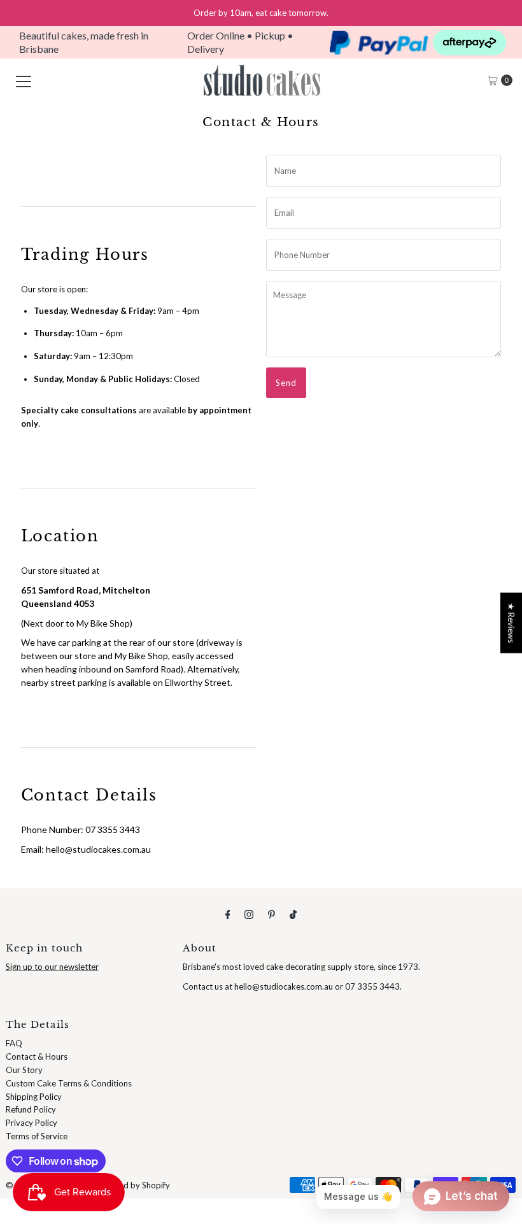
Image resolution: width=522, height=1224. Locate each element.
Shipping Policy (34, 1097)
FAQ (14, 1043)
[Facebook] (227, 914)
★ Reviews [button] (511, 623)
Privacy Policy (31, 1123)
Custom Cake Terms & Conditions (69, 1083)
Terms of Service (36, 1136)
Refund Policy (31, 1109)
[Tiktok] (293, 914)
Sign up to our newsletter (52, 967)
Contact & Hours (36, 1056)
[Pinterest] (271, 914)
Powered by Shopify (132, 1185)
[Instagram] (248, 914)
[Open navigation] (23, 80)
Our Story (24, 1070)
